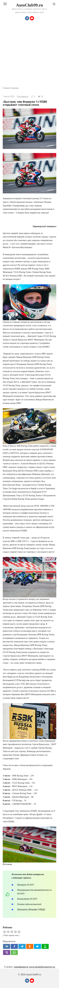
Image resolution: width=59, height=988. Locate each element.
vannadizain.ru (21, 966)
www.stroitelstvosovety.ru (42, 966)
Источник (7, 864)
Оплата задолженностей (29, 904)
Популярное (22, 96)
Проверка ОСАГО (25, 885)
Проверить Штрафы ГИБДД (31, 909)
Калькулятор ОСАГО (27, 899)
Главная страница (11, 88)
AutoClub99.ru (29, 5)
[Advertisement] (29, 55)
